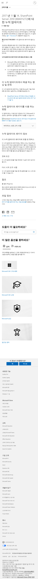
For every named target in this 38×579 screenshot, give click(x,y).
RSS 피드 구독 (8, 216)
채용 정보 (4, 523)
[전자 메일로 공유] (11, 211)
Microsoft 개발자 (6, 491)
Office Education (6, 439)
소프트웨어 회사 (6, 510)
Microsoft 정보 (6, 526)
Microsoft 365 (5, 387)
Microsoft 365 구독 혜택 (9, 271)
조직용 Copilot (6, 381)
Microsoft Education (7, 426)
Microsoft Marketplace (8, 504)
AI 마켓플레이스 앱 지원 (8, 497)
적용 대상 (6, 26)
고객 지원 (5, 7)
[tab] (7, 246)
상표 (9, 556)
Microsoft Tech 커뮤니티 (8, 500)
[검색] (33, 232)
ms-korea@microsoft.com (13, 569)
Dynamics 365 (5, 468)
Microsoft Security (6, 461)
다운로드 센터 (5, 406)
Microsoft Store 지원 (7, 410)
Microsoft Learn (6, 494)
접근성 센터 (5, 342)
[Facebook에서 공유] (3, 211)
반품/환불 (4, 413)
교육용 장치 (5, 429)
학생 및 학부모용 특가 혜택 (9, 445)
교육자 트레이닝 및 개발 (8, 442)
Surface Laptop (6, 377)
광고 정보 (14, 556)
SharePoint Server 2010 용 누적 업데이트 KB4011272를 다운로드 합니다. (19, 120)
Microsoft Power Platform (8, 507)
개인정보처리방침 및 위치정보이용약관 (22, 553)
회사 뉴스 (4, 529)
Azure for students (6, 449)
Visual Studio (5, 513)
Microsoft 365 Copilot (7, 478)
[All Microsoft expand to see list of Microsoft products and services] (2, 2)
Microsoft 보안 (6, 319)
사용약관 (4, 556)
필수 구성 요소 (11, 36)
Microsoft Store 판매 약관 (25, 577)
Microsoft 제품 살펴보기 (8, 390)
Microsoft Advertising (7, 475)
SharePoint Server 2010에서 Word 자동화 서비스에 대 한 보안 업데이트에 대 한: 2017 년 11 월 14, (21, 98)
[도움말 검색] (7, 2)
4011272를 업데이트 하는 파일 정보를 (14, 202)
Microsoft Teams (6, 481)
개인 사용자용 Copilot (7, 384)
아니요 (25, 364)
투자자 (4, 536)
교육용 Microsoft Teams (8, 432)
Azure (3, 465)
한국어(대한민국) (9, 542)
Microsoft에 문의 (6, 553)
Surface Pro (5, 374)
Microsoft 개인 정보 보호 (8, 533)
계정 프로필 (5, 403)
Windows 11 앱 (6, 394)
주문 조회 (4, 416)
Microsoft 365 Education (8, 436)
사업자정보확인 (29, 571)
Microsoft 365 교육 (8, 295)
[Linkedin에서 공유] (7, 211)
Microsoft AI (5, 458)
